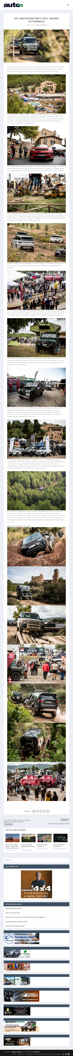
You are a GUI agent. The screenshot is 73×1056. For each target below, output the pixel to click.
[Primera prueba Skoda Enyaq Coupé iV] (28, 838)
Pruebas (46, 1054)
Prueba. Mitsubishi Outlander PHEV (16, 921)
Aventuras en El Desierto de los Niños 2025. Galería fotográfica (25, 917)
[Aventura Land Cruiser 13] (44, 838)
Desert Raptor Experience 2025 (14, 926)
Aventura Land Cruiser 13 (42, 845)
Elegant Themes (16, 1052)
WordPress (36, 1052)
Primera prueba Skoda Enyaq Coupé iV (28, 846)
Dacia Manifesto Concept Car (58, 845)
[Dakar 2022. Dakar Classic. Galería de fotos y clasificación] (12, 838)
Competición (29, 1054)
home (14, 1054)
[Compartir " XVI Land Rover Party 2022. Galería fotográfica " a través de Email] (44, 811)
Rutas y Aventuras (41, 25)
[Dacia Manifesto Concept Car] (60, 838)
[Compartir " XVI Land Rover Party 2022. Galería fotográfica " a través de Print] (48, 811)
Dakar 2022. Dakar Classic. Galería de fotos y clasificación (12, 846)
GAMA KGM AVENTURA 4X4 (13, 908)
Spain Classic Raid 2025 (12, 913)
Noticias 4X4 (21, 1054)
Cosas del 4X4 (39, 1054)
